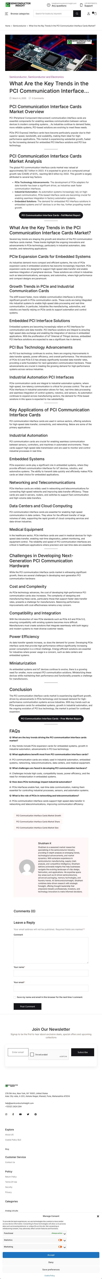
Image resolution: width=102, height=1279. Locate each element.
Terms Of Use (11, 1182)
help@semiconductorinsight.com (19, 1103)
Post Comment (27, 1006)
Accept (51, 1255)
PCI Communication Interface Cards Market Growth (38, 815)
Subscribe (83, 1052)
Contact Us (10, 1162)
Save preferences (51, 1269)
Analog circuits (11, 1211)
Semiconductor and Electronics (46, 77)
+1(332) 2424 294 (13, 1106)
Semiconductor (19, 26)
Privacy (8, 1192)
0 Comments (38, 98)
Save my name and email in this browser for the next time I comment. (50, 997)
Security (8, 1187)
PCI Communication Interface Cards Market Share (38, 821)
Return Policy (11, 1177)
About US (9, 1134)
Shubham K (44, 843)
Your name (19, 967)
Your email (19, 982)
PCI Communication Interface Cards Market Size (37, 828)
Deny (51, 1262)
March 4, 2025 (19, 98)
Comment (18, 934)
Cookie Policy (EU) (13, 1140)
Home (7, 26)
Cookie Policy (49, 1276)
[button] (98, 1216)
